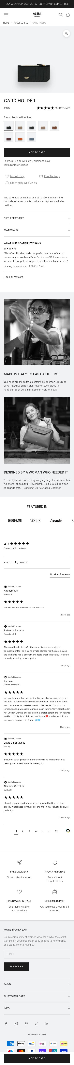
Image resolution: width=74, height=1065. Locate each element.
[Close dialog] (72, 515)
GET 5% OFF (55, 544)
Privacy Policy (58, 547)
